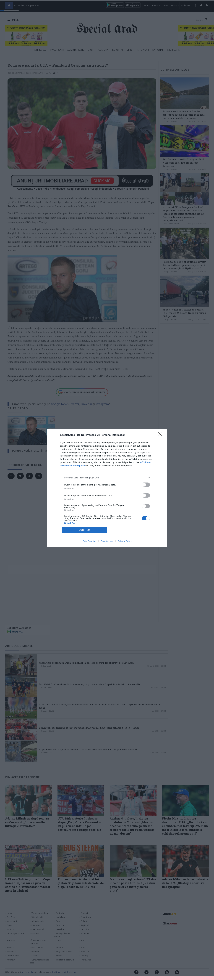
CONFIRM (84, 530)
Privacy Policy (125, 541)
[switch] (146, 485)
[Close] (161, 435)
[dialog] (107, 488)
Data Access (107, 541)
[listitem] (107, 477)
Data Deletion (89, 541)
